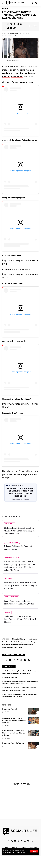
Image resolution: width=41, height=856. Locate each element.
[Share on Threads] (21, 24)
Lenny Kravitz (20, 73)
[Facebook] (3, 660)
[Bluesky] (25, 660)
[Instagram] (14, 660)
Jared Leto (14, 642)
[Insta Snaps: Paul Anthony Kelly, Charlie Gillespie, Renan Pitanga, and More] (33, 733)
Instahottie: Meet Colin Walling (13, 743)
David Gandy (21, 639)
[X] (6, 660)
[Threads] (21, 660)
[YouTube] (10, 660)
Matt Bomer (17, 76)
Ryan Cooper (18, 647)
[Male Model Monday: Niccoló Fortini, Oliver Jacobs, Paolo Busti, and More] (33, 720)
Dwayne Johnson (31, 639)
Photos (21, 645)
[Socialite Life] (15, 3)
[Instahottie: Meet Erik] (33, 711)
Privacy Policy (8, 852)
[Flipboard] (17, 660)
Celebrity (13, 639)
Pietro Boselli (28, 645)
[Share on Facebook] (7, 24)
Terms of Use (20, 852)
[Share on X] (11, 24)
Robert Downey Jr (7, 647)
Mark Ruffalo (6, 645)
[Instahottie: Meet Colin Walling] (33, 745)
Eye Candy (6, 8)
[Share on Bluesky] (7, 28)
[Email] (11, 28)
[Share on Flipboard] (14, 24)
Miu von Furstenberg (11, 33)
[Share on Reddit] (17, 24)
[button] (34, 851)
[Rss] (29, 660)
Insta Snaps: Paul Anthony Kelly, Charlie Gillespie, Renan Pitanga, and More (13, 733)
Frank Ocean (6, 642)
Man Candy (31, 642)
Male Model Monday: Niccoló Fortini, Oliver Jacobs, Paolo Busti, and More (14, 720)
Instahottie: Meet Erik (10, 677)
